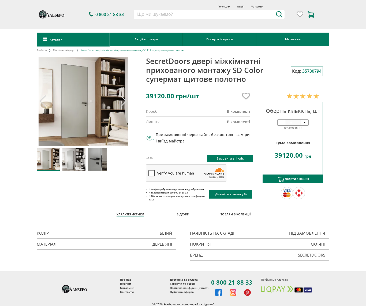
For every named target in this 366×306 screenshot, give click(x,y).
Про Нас (125, 279)
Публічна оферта (182, 292)
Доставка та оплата (184, 279)
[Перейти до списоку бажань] (300, 14)
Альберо (42, 50)
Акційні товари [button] (146, 39)
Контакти (127, 292)
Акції (240, 6)
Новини (125, 283)
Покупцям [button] (224, 6)
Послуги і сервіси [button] (219, 39)
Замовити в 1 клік (230, 158)
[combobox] (209, 14)
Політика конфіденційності (189, 288)
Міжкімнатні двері (63, 50)
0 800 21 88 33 (231, 282)
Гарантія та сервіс (182, 283)
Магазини (257, 6)
